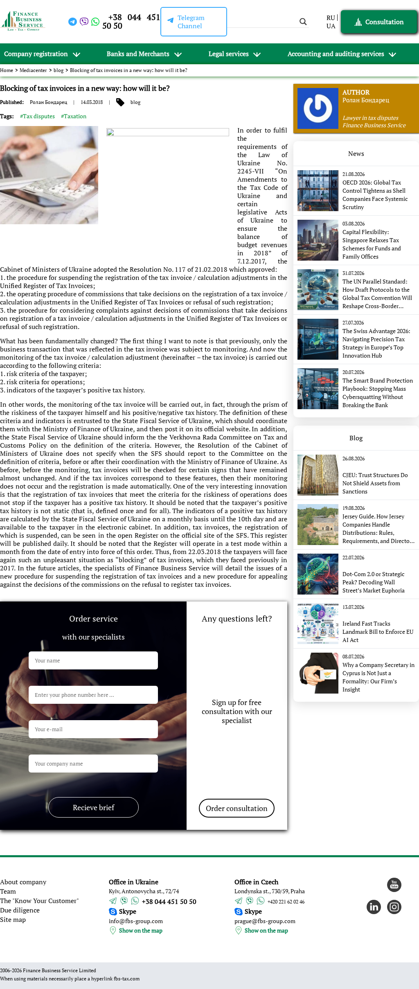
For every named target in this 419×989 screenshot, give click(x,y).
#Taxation (73, 116)
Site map (13, 919)
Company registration (36, 53)
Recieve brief (93, 807)
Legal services (229, 53)
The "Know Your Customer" (39, 900)
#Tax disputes (37, 116)
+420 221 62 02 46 (286, 902)
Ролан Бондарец (48, 102)
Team (8, 891)
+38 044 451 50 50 (131, 21)
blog (58, 70)
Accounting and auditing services (336, 53)
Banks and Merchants (138, 53)
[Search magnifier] (303, 21)
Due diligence (20, 910)
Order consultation (237, 808)
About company (23, 881)
